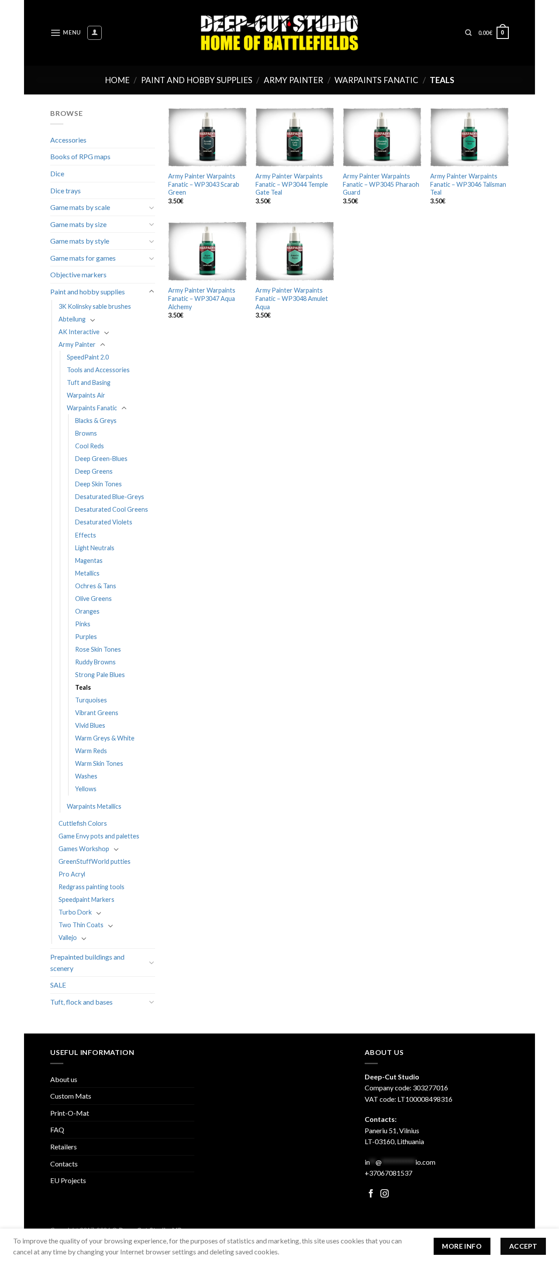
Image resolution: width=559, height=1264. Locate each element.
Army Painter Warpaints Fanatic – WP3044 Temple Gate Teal (291, 184)
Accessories (68, 140)
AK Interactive (79, 331)
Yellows (86, 789)
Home (117, 80)
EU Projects (68, 1180)
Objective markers (78, 274)
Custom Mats (70, 1096)
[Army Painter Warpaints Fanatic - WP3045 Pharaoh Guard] (382, 137)
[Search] (468, 32)
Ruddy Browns (95, 662)
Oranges (87, 611)
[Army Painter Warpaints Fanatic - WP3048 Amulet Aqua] (294, 251)
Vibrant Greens (96, 712)
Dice (57, 173)
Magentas (89, 560)
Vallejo (68, 937)
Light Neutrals (94, 548)
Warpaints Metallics (94, 806)
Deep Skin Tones (98, 484)
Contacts (64, 1163)
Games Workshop (84, 848)
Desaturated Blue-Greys (109, 496)
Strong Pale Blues (100, 674)
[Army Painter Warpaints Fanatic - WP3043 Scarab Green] (207, 137)
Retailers (63, 1146)
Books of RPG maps (80, 156)
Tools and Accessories (98, 370)
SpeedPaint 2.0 (88, 357)
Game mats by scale (80, 207)
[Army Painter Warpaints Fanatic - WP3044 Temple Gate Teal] (294, 137)
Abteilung (72, 319)
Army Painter (293, 80)
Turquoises (91, 700)
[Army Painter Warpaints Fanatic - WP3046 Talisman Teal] (469, 137)
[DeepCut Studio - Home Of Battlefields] (279, 32)
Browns (86, 433)
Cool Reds (89, 446)
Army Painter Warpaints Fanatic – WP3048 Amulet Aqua (291, 298)
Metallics (87, 573)
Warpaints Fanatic (376, 80)
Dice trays (65, 190)
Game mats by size (78, 224)
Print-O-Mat (69, 1113)
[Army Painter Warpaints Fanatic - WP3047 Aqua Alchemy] (207, 251)
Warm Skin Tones (99, 763)
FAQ (57, 1129)
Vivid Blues (90, 725)
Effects (85, 535)
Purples (86, 636)
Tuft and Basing (88, 382)
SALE (58, 985)
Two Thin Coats (81, 925)
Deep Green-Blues (101, 458)
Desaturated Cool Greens (111, 509)
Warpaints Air (86, 395)
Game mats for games (83, 258)
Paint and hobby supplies (196, 80)
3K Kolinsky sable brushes (95, 306)
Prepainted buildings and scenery (87, 962)
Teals (83, 687)
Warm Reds (91, 750)
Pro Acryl (72, 874)
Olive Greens (93, 598)
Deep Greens (94, 471)
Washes (86, 776)
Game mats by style (79, 241)
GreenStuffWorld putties (95, 861)
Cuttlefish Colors (83, 823)
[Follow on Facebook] (371, 1194)
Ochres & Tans (95, 586)
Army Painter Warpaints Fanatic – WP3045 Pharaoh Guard (381, 184)
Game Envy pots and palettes (99, 836)
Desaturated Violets (103, 522)
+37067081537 (388, 1173)
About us (63, 1079)
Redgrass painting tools (91, 886)
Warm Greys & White (105, 738)
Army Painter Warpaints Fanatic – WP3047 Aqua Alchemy (201, 298)
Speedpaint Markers (86, 899)
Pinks (82, 624)
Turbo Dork (75, 912)
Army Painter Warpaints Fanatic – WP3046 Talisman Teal (468, 184)
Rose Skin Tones (98, 649)
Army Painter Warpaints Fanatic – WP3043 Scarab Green (203, 184)
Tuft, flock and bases (81, 1002)
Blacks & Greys (96, 420)
